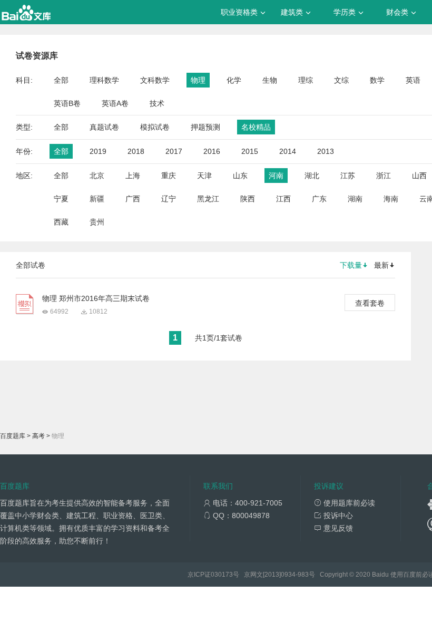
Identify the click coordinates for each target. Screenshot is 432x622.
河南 (276, 175)
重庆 (168, 175)
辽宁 (168, 199)
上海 (132, 175)
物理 (198, 80)
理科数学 (104, 80)
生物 (269, 80)
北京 (97, 175)
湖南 (355, 199)
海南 (391, 199)
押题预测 (205, 127)
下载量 (351, 265)
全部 (61, 80)
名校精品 (256, 127)
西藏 (61, 222)
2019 (98, 151)
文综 (341, 80)
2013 (325, 151)
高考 (38, 436)
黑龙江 (208, 199)
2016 (211, 151)
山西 (419, 175)
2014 (287, 151)
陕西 (247, 199)
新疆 (97, 199)
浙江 (383, 175)
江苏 (347, 175)
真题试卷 (104, 127)
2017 (173, 151)
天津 (204, 175)
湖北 (312, 175)
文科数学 (155, 80)
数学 (377, 80)
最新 (381, 265)
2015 (249, 151)
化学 (234, 80)
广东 (319, 199)
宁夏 (61, 199)
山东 (240, 175)
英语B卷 (67, 103)
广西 (132, 199)
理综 (305, 80)
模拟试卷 (155, 127)
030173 (222, 574)
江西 (283, 199)
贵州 (97, 222)
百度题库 (12, 436)
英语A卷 (115, 103)
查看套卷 (370, 303)
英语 (413, 80)
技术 (157, 103)
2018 (135, 151)
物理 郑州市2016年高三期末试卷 (96, 298)
